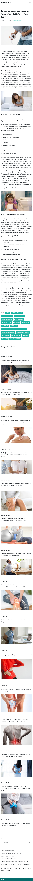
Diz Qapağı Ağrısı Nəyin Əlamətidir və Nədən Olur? (16, 712)
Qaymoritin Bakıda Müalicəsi (8, 858)
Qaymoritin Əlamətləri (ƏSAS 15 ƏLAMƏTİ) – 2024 (14, 861)
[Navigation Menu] (30, 2)
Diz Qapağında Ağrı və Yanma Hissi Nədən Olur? (15, 512)
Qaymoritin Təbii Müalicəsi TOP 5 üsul (11, 853)
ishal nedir (25, 335)
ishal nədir (5, 338)
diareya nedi (16, 322)
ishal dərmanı (5, 335)
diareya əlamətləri (7, 319)
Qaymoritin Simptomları (7, 850)
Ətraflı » (28, 362)
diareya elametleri (19, 316)
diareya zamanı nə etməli (23, 332)
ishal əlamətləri (15, 335)
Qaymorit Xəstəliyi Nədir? (8, 856)
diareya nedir (25, 322)
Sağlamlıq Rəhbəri (17, 20)
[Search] (30, 842)
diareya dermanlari (17, 312)
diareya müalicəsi (6, 322)
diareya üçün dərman (20, 329)
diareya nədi (5, 325)
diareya (7, 312)
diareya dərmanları (7, 316)
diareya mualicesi (18, 319)
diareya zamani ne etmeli (8, 332)
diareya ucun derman (7, 329)
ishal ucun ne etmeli (15, 338)
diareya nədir (14, 325)
